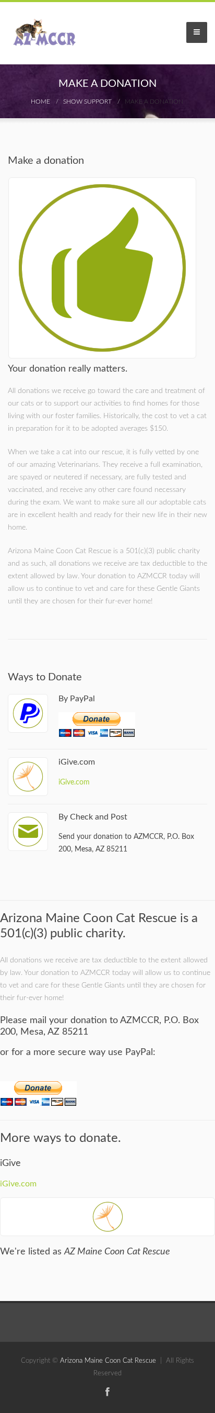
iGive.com (74, 782)
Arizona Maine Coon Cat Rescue (108, 1361)
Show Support (87, 101)
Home (40, 101)
